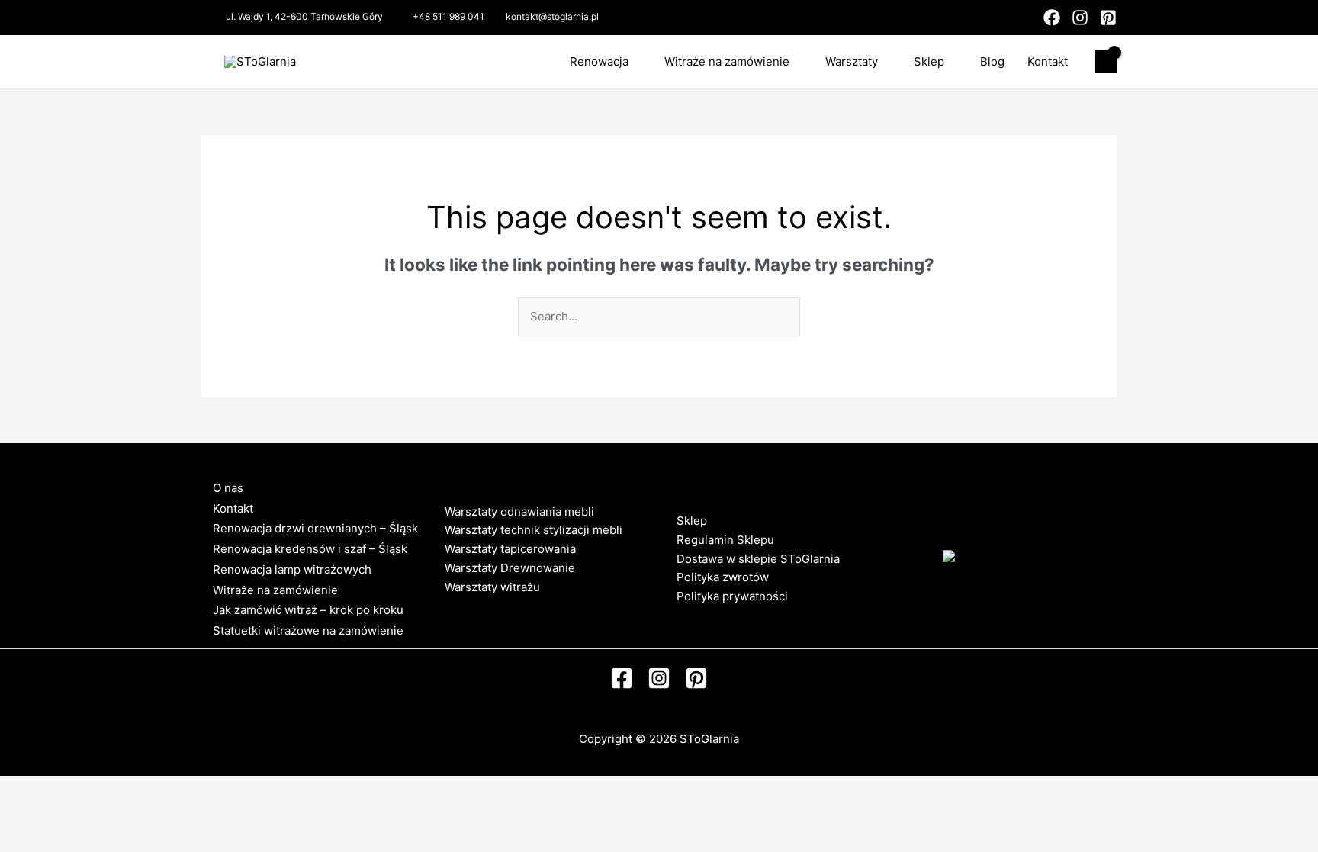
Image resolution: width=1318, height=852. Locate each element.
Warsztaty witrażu (492, 587)
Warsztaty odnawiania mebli (519, 511)
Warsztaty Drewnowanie (510, 568)
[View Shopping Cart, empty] (1106, 61)
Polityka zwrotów (723, 577)
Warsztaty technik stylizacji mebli (533, 529)
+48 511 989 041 (448, 16)
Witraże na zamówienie (726, 61)
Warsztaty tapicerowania (510, 549)
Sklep (929, 61)
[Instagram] (1080, 17)
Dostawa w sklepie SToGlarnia (758, 558)
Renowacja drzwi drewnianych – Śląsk (315, 528)
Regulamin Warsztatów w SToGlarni (540, 605)
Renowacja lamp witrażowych (292, 569)
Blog (992, 61)
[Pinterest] (1108, 17)
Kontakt (1047, 61)
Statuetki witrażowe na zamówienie (308, 630)
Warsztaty (851, 61)
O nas (228, 488)
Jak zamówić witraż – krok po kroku (308, 610)
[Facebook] (1051, 17)
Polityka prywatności (732, 596)
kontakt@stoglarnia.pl (552, 16)
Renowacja (599, 61)
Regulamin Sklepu (725, 539)
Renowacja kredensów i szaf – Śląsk (310, 549)
